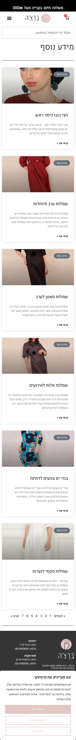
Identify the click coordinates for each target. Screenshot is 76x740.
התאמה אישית (38, 720)
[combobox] (38, 33)
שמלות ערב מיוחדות (50, 204)
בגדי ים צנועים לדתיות (49, 478)
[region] (38, 705)
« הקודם (59, 616)
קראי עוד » (62, 143)
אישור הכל (38, 709)
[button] (9, 18)
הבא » (15, 616)
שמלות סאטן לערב (52, 297)
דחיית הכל (38, 731)
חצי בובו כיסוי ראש (51, 115)
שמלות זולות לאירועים (48, 385)
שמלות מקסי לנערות (50, 571)
